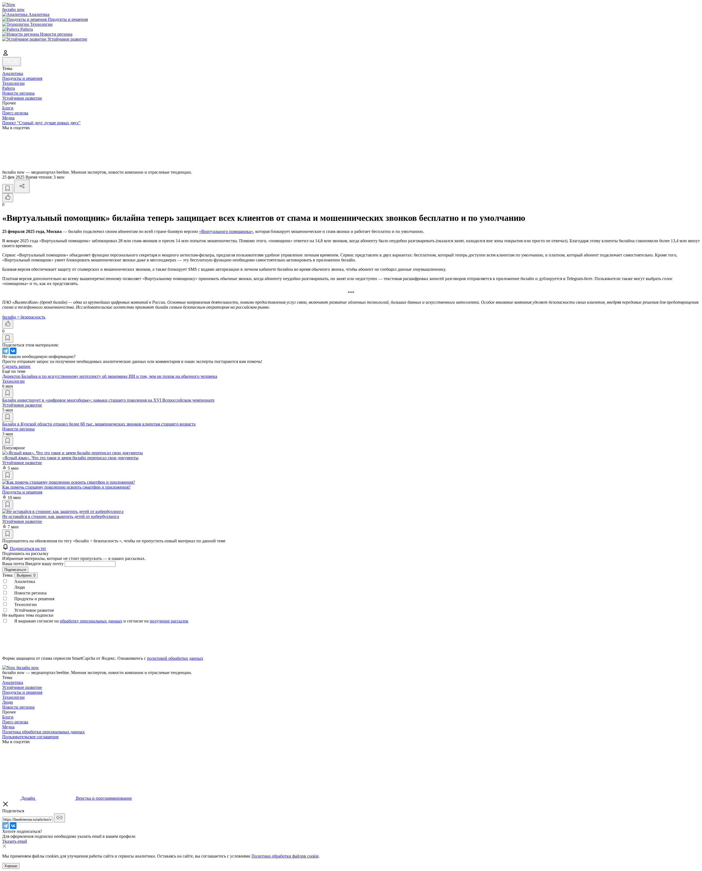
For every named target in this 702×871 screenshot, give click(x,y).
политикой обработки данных (175, 658)
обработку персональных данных (91, 621)
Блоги (7, 108)
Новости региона (18, 93)
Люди (7, 702)
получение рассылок (169, 621)
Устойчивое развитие (22, 98)
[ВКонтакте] (13, 351)
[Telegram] (5, 351)
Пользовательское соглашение (30, 736)
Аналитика (12, 73)
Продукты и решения (22, 78)
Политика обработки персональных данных (43, 731)
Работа (8, 88)
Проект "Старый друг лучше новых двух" (41, 122)
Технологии (13, 83)
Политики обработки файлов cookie (285, 856)
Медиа (8, 117)
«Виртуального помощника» (226, 231)
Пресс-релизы (15, 113)
